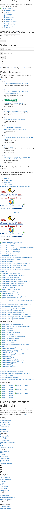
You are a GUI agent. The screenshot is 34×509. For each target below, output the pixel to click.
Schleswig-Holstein (22, 362)
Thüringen (15, 366)
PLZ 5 (11, 391)
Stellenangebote (11, 10)
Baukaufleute (17, 259)
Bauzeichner (16, 273)
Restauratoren (18, 310)
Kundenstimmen (4, 422)
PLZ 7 (26, 393)
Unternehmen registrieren (7, 442)
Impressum (3, 429)
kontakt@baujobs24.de (6, 499)
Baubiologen (16, 252)
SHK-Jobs (8, 27)
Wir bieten (6, 177)
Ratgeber (2, 455)
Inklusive (6, 178)
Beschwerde (3, 462)
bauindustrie (3, 488)
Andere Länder (19, 324)
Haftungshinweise (5, 428)
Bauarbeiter (16, 250)
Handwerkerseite (5, 458)
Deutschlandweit (20, 336)
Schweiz (13, 364)
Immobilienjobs (10, 16)
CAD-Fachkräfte (20, 275)
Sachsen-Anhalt (19, 360)
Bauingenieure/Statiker (25, 257)
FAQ (1, 444)
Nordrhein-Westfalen (24, 350)
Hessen (13, 342)
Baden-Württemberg (24, 326)
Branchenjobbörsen (11, 21)
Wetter (2, 485)
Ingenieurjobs (9, 18)
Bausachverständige (24, 263)
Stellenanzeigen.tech (11, 26)
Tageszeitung (4, 486)
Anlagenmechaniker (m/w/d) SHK (13, 103)
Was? (1, 36)
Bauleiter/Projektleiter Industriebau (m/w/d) (16, 83)
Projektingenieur (20, 308)
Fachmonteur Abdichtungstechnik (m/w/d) (16, 111)
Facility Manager (20, 283)
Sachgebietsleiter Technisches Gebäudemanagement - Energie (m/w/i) (15, 128)
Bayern (12, 328)
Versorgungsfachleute (25, 316)
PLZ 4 (26, 389)
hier (26, 414)
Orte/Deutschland (5, 478)
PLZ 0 (11, 385)
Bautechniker (17, 267)
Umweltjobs (8, 19)
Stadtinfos (3, 481)
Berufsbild (17, 212)
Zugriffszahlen (8, 180)
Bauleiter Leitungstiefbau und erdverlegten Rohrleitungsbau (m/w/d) (16, 92)
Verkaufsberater (19, 312)
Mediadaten (7, 182)
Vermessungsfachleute (25, 314)
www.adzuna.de (4, 490)
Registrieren (10, 187)
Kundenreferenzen (5, 420)
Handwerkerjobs (10, 24)
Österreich (15, 352)
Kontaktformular (4, 495)
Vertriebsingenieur (22, 318)
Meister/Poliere (19, 306)
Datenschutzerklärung (6, 447)
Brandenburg (17, 332)
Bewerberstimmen (5, 424)
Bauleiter (13, 261)
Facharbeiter (17, 279)
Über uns (2, 494)
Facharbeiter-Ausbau (24, 281)
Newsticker (3, 476)
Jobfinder (8, 12)
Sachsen (13, 358)
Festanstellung (19, 371)
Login (3, 187)
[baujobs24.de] (6, 8)
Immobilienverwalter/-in (26, 304)
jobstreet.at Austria (5, 508)
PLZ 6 (11, 393)
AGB (1, 446)
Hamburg (14, 340)
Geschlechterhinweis (6, 464)
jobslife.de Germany (6, 506)
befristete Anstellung (24, 373)
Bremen (13, 334)
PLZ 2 (11, 387)
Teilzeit (12, 375)
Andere (12, 246)
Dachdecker (16, 277)
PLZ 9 (11, 397)
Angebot (16, 187)
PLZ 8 (11, 395)
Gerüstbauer (17, 293)
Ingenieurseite (4, 456)
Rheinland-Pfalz (19, 354)
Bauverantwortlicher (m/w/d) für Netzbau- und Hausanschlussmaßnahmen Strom (17, 158)
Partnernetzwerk (4, 426)
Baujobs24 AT (9, 14)
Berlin (11, 330)
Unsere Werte (4, 419)
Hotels (2, 483)
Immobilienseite (4, 460)
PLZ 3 (11, 389)
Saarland (14, 356)
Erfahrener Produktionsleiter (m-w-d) (14, 119)
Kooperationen (4, 431)
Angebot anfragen (24, 187)
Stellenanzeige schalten (7, 435)
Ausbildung (16, 377)
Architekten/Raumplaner (27, 248)
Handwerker (16, 295)
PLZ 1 (26, 385)
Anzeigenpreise (8, 184)
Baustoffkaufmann (22, 265)
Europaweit (16, 338)
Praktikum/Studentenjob (27, 379)
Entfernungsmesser (5, 479)
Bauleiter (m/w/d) (8, 147)
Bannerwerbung (4, 440)
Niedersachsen (19, 348)
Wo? (1, 38)
